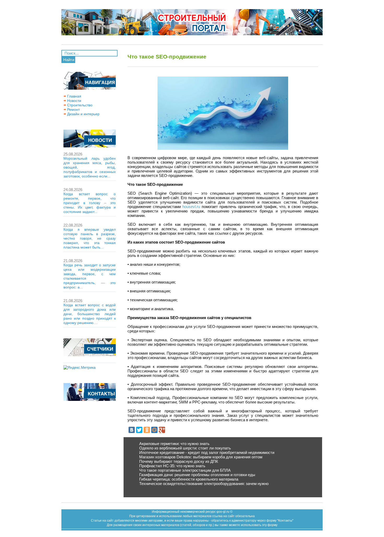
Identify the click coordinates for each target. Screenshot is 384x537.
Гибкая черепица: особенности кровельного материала (188, 479)
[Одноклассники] (147, 430)
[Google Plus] (162, 430)
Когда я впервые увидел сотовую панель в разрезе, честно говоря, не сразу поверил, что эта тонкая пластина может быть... (89, 238)
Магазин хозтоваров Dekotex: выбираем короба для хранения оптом (200, 457)
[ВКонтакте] (132, 430)
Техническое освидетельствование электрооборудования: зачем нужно (204, 483)
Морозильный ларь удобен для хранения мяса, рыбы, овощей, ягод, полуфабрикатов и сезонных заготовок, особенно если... (89, 167)
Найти (68, 59)
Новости (73, 101)
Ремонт (73, 109)
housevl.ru (191, 206)
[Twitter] (139, 430)
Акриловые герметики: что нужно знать (174, 443)
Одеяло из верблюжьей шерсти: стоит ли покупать (185, 448)
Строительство (79, 105)
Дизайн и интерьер (83, 114)
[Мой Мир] (154, 430)
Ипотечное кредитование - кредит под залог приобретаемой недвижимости (206, 452)
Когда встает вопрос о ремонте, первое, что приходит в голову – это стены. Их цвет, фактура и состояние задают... (89, 203)
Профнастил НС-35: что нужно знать (172, 466)
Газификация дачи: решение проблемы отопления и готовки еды (197, 474)
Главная (73, 96)
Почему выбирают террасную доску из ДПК (178, 461)
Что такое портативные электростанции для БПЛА (185, 470)
